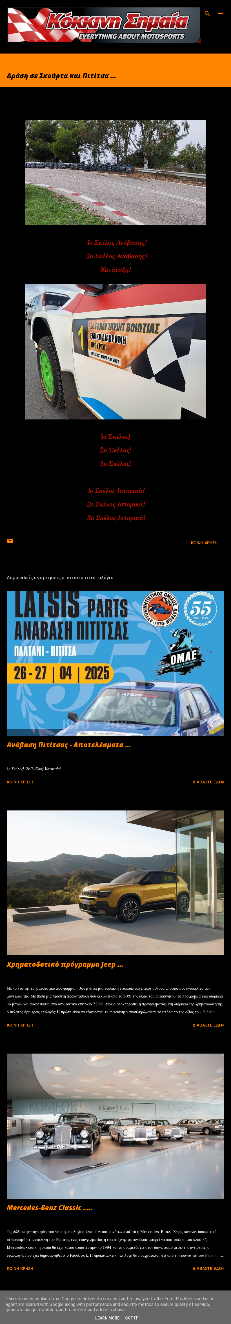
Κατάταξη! (115, 269)
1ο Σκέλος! (115, 436)
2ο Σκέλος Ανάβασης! (116, 256)
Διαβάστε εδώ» (208, 782)
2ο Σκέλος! (115, 450)
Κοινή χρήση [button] (204, 543)
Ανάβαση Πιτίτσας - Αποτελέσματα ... (69, 744)
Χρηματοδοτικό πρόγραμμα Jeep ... (65, 964)
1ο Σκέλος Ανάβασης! (116, 242)
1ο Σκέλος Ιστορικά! (115, 490)
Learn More (107, 1318)
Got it (131, 1318)
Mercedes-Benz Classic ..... (50, 1207)
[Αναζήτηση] (207, 10)
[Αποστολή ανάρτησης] (10, 543)
